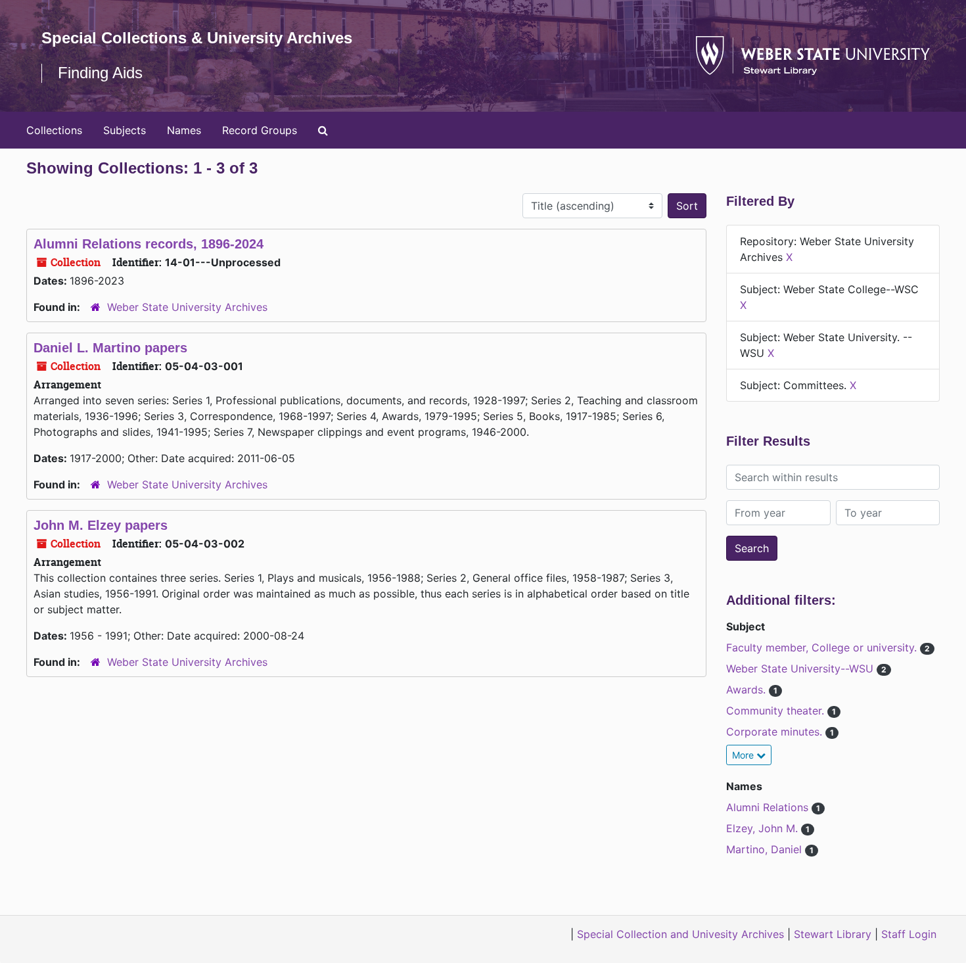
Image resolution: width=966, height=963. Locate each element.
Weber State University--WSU (801, 668)
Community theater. (776, 710)
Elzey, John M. (763, 828)
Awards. (747, 689)
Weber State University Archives (187, 307)
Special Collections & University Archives (196, 38)
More (744, 755)
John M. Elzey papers (101, 525)
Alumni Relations (769, 807)
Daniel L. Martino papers (110, 348)
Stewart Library (832, 934)
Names (184, 130)
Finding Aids (100, 73)
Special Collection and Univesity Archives (680, 934)
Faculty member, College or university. (823, 647)
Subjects (124, 130)
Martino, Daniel (765, 849)
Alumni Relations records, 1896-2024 (149, 244)
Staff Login (908, 934)
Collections (54, 130)
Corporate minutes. (775, 731)
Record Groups (259, 130)
